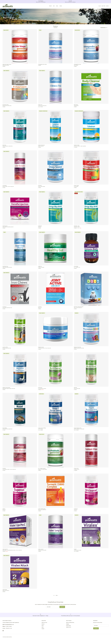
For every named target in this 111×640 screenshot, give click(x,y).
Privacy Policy (68, 625)
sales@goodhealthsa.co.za (9, 624)
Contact (43, 628)
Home (43, 625)
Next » (57, 595)
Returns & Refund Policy (70, 622)
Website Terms (68, 627)
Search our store (44, 622)
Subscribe (96, 628)
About (42, 627)
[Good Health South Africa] (8, 6)
